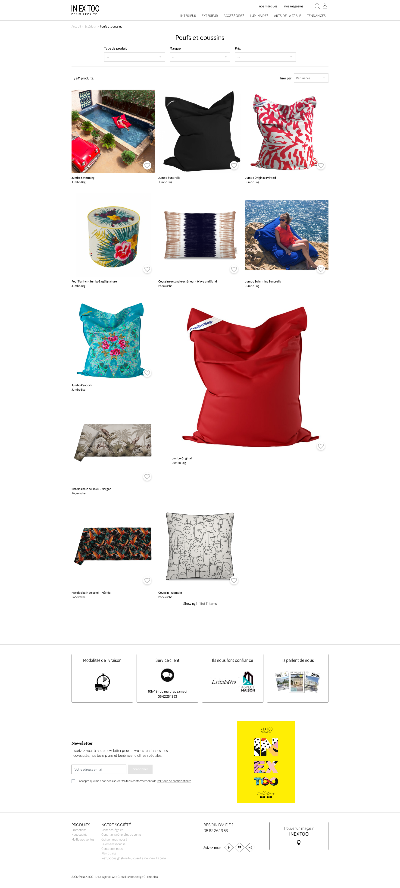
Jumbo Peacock (82, 385)
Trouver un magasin (299, 831)
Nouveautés (80, 834)
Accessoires (234, 15)
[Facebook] (229, 847)
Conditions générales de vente (121, 834)
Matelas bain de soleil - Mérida (91, 592)
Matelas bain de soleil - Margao (91, 488)
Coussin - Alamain (170, 592)
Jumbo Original (182, 458)
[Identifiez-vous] (324, 6)
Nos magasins (293, 6)
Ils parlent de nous (297, 660)
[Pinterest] (239, 847)
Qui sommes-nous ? (114, 839)
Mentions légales (112, 829)
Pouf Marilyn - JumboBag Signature (94, 281)
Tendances (316, 15)
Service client (167, 660)
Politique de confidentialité (174, 780)
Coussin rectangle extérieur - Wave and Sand (187, 281)
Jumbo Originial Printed (260, 177)
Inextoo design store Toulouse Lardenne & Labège (133, 858)
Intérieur (188, 15)
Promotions (79, 829)
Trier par (285, 78)
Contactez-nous (112, 848)
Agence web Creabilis (115, 876)
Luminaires (259, 15)
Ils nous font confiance (232, 660)
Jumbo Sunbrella (169, 177)
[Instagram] (250, 847)
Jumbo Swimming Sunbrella (263, 281)
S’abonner (140, 769)
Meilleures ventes (83, 839)
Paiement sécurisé (113, 843)
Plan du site (108, 853)
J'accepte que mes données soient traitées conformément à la (134, 780)
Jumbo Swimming (83, 177)
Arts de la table (287, 15)
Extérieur (210, 15)
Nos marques (268, 6)
